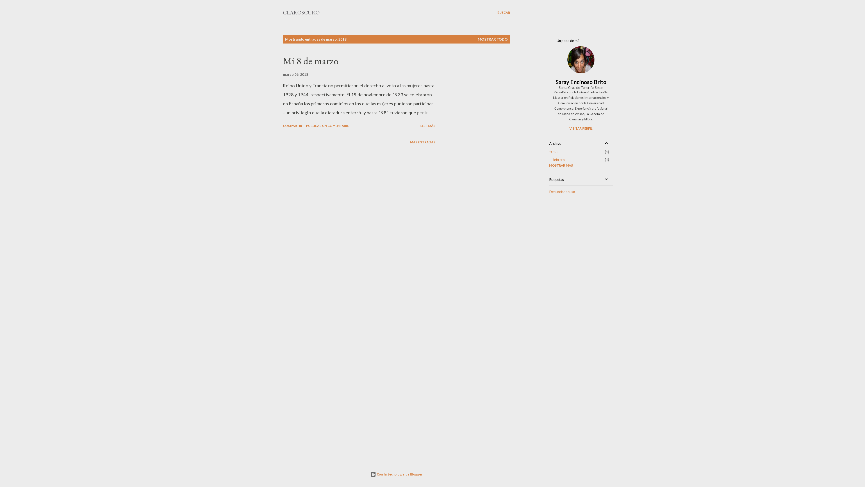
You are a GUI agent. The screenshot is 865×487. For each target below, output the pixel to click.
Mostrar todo (493, 39)
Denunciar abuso (562, 191)
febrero (559, 159)
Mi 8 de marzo (311, 60)
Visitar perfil (580, 128)
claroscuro (301, 12)
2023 (553, 151)
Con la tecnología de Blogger (399, 474)
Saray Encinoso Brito (581, 82)
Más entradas (422, 142)
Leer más (427, 126)
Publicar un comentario (328, 126)
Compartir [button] (292, 126)
